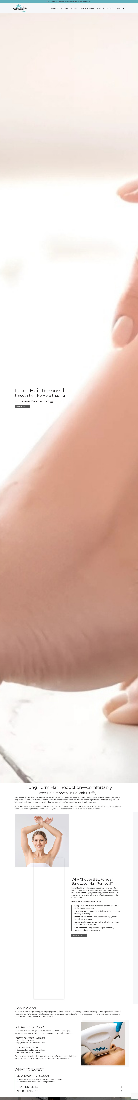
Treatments (65, 8)
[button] (69, 1075)
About (54, 8)
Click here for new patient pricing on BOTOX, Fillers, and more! (68, 2)
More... (100, 8)
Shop (91, 8)
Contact (109, 8)
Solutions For (80, 8)
